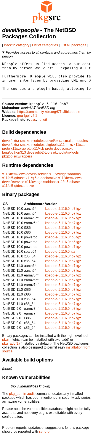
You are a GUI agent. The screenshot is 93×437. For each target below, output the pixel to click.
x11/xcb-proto (42, 148)
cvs (33, 119)
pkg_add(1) (11, 343)
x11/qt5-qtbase (13, 178)
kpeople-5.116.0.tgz (60, 251)
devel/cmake (63, 148)
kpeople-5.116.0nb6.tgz (63, 242)
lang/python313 (14, 152)
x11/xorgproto (21, 148)
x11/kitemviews (14, 174)
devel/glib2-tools (39, 152)
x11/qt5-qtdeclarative (41, 178)
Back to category (16, 45)
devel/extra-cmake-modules (23, 141)
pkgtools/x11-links (59, 144)
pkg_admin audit (22, 393)
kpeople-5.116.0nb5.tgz (63, 237)
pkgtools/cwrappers (17, 156)
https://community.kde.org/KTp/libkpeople (48, 112)
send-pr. (45, 431)
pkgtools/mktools (66, 152)
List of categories (45, 45)
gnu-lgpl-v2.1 (27, 115)
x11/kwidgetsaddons (65, 174)
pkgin (6, 339)
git (45, 119)
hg (40, 119)
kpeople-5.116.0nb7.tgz (63, 208)
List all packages (73, 45)
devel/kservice (37, 174)
